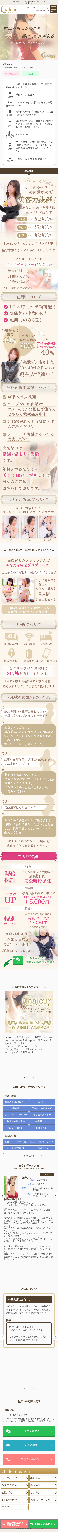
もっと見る (29, 1155)
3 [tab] (33, 1077)
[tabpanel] (29, 1045)
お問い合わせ (9, 1499)
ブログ (5, 1507)
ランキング (36, 1492)
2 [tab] (29, 1077)
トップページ (9, 1478)
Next (50, 1012)
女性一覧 (7, 1492)
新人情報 (35, 1485)
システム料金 (9, 1485)
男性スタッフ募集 (40, 1499)
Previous (7, 1012)
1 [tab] (24, 1077)
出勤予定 (35, 1478)
